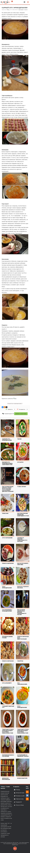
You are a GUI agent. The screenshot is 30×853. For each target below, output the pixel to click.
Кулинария (21, 9)
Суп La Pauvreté (6, 683)
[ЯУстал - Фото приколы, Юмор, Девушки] (5, 2)
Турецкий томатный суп (8, 707)
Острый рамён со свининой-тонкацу (23, 755)
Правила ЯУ (19, 802)
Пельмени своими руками (7, 637)
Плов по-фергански (8, 563)
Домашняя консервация (6, 779)
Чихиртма (20, 661)
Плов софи (5, 513)
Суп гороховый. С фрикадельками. (7, 610)
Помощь (18, 789)
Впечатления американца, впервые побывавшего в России (21, 612)
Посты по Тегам (20, 805)
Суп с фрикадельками (7, 587)
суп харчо (20, 462)
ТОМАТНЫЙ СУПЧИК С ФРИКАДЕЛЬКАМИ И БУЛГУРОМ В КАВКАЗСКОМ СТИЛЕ (8, 731)
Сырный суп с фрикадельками (15, 403)
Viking (8, 9)
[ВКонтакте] (2, 407)
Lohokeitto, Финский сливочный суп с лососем (22, 539)
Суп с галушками (7, 537)
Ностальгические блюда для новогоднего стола (23, 514)
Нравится (11, 409)
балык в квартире (22, 778)
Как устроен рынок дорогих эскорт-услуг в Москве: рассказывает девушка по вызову (8, 489)
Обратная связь (20, 798)
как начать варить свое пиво (22, 564)
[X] (6, 407)
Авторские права (20, 792)
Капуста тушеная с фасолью (23, 587)
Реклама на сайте (20, 795)
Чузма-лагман (21, 486)
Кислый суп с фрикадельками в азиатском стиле (7, 463)
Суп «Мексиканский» (22, 683)
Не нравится (23, 409)
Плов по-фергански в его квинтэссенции (23, 638)
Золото (26, 9)
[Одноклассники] (4, 407)
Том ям (19, 439)
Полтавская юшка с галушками (8, 755)
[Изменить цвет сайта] (12, 1)
